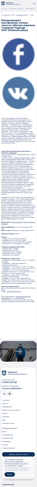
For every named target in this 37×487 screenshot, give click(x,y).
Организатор (8, 484)
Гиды (3, 420)
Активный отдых (7, 438)
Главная (4, 8)
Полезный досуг (7, 435)
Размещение (6, 441)
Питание (5, 445)
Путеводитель (7, 407)
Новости (5, 403)
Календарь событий (16, 8)
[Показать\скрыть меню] (34, 3)
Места (4, 431)
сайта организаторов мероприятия (16, 297)
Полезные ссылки (8, 423)
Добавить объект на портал (18, 454)
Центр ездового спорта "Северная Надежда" (18, 223)
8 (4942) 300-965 (9, 382)
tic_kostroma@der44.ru (12, 388)
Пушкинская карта (8, 448)
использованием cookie (19, 470)
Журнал (4, 413)
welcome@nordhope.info (14, 291)
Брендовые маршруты (9, 428)
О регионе (5, 400)
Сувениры (5, 417)
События (6, 15)
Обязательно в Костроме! (11, 410)
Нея (32, 15)
